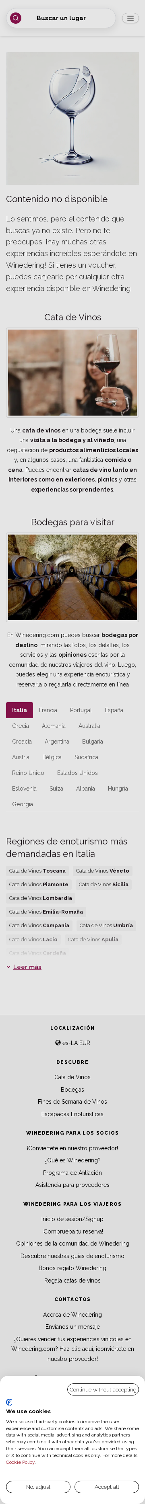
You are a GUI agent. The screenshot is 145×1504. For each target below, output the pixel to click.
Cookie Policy (20, 1462)
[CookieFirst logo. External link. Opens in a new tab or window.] (9, 1402)
